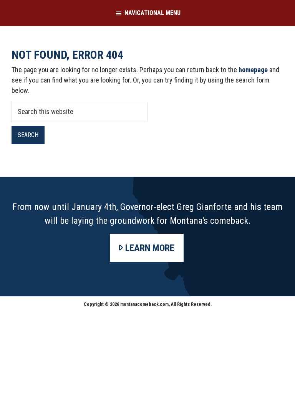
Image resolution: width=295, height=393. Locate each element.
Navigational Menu (152, 13)
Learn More (149, 248)
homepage (253, 70)
